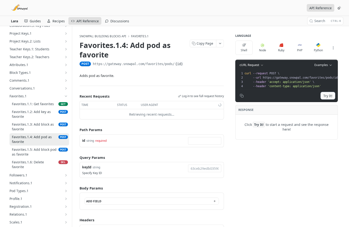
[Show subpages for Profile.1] (66, 199)
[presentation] (293, 79)
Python (318, 50)
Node (262, 50)
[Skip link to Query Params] (76, 157)
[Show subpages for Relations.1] (66, 214)
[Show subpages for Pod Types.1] (66, 191)
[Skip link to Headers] (76, 219)
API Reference (320, 8)
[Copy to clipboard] (188, 64)
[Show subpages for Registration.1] (66, 206)
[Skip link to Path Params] (76, 129)
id (83, 140)
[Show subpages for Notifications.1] (66, 183)
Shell (244, 50)
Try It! (327, 96)
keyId (86, 167)
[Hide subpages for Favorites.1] (66, 96)
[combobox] (204, 141)
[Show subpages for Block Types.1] (66, 73)
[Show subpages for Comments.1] (66, 80)
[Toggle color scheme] (339, 8)
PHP (299, 50)
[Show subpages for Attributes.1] (66, 65)
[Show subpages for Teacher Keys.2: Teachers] (66, 57)
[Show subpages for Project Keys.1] (66, 33)
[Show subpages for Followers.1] (66, 175)
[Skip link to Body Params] (76, 188)
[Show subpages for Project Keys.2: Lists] (66, 41)
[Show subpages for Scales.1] (66, 222)
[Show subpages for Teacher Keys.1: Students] (66, 49)
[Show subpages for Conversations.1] (66, 88)
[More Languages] (333, 47)
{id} (179, 64)
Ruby (281, 50)
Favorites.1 (140, 36)
